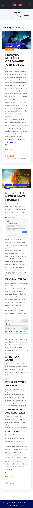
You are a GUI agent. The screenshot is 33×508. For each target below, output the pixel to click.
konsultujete (13, 467)
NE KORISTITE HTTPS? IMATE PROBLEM (15, 196)
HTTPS (23, 44)
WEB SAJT (9, 49)
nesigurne (16, 215)
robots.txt (8, 419)
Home (6, 16)
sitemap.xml (9, 422)
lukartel (11, 156)
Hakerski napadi (12, 44)
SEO (7, 187)
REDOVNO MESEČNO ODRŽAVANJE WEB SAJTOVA (15, 60)
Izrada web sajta (13, 505)
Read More (9, 149)
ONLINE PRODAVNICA (12, 46)
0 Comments (22, 159)
